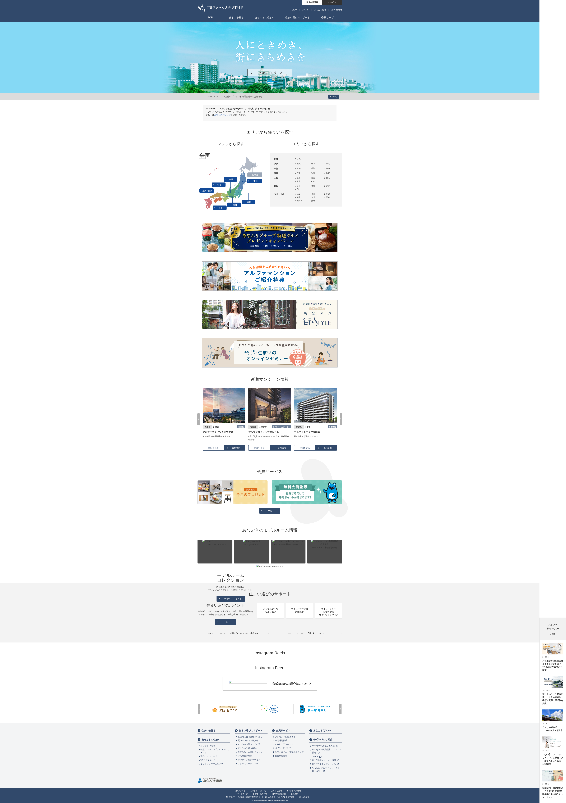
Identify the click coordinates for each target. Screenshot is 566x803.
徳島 (313, 186)
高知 (299, 189)
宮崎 (328, 197)
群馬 (328, 163)
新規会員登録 (312, 2)
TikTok (315, 756)
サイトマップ (242, 794)
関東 (249, 202)
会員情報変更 (281, 756)
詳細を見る (213, 448)
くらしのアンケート (284, 744)
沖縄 (313, 200)
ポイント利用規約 (294, 791)
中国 (219, 185)
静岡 (328, 168)
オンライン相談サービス (249, 759)
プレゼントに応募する (285, 736)
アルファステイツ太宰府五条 (218, 432)
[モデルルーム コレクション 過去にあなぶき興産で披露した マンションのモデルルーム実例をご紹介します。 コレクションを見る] (270, 566)
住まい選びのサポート (251, 730)
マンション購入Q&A (247, 748)
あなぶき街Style (322, 730)
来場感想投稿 (281, 740)
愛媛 (328, 186)
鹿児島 (299, 200)
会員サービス (283, 730)
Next (341, 419)
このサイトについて (299, 10)
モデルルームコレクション (250, 752)
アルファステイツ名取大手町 (309, 432)
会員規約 (294, 794)
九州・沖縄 (207, 190)
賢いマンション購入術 (248, 740)
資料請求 (236, 448)
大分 (313, 197)
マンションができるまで (211, 764)
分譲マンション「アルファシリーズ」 (214, 751)
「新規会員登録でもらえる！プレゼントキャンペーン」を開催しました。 (258, 96)
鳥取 (299, 178)
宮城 (299, 159)
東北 (256, 181)
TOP (553, 634)
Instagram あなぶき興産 (323, 745)
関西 (235, 205)
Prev (198, 419)
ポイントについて (283, 748)
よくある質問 (320, 10)
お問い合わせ (336, 10)
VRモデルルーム (208, 760)
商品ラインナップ (208, 756)
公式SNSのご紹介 (323, 739)
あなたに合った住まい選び (250, 736)
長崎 (328, 194)
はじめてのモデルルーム (249, 763)
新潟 (299, 168)
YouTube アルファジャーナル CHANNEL (326, 769)
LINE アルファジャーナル (324, 764)
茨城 (299, 163)
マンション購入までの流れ (250, 744)
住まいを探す (209, 730)
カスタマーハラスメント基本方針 (281, 797)
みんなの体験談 (245, 756)
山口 (313, 181)
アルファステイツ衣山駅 (261, 432)
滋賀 (313, 173)
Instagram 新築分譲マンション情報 (326, 751)
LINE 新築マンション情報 (324, 760)
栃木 (313, 163)
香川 (299, 186)
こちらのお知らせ (222, 115)
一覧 (335, 96)
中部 (231, 179)
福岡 (299, 194)
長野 (313, 168)
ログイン (332, 2)
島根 (313, 178)
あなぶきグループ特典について (289, 752)
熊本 (299, 197)
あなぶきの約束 (207, 745)
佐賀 (313, 194)
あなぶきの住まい (211, 739)
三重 (299, 173)
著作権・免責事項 (260, 794)
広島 (299, 181)
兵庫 (328, 173)
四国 (220, 208)
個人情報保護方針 (279, 794)
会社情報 (305, 797)
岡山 (328, 178)
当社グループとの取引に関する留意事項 (244, 797)
